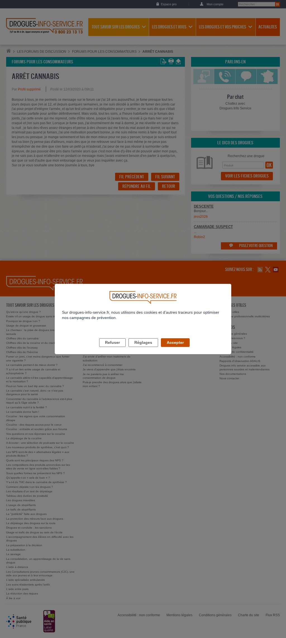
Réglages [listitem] (143, 342)
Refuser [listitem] (112, 342)
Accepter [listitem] (175, 342)
